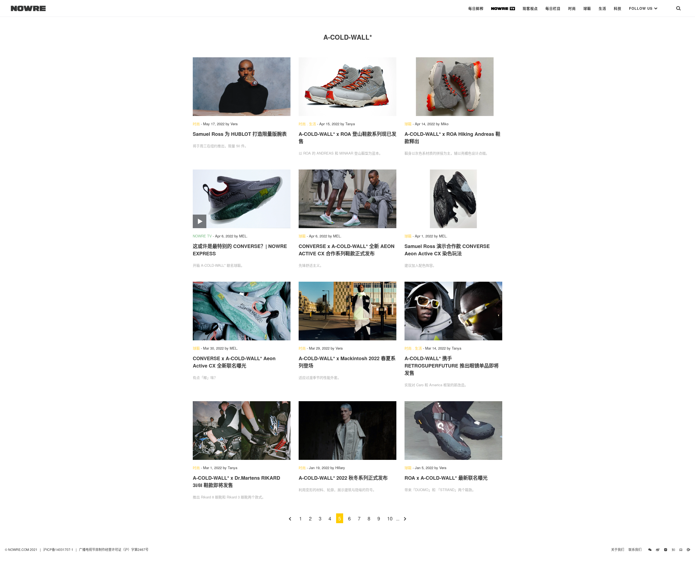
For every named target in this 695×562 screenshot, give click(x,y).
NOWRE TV (202, 235)
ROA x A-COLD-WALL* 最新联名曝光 (446, 477)
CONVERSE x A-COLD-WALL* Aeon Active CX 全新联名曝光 (234, 362)
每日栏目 (553, 8)
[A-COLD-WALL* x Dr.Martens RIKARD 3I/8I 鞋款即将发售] (241, 430)
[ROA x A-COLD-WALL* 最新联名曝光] (453, 430)
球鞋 (587, 8)
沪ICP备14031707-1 (58, 549)
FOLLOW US (641, 8)
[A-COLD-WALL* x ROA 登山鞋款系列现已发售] (347, 86)
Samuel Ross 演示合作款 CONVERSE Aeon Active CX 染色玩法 (447, 250)
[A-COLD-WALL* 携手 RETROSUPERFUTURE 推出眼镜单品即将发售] (453, 311)
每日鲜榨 (476, 8)
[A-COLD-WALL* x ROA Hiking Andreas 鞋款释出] (453, 86)
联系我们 (636, 549)
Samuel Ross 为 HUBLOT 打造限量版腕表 (240, 133)
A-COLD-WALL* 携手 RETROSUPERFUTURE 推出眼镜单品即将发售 (452, 365)
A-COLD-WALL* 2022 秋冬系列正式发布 (343, 477)
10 (390, 518)
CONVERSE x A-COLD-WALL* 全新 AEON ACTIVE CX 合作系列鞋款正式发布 (346, 250)
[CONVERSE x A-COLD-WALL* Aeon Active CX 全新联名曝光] (241, 311)
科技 (617, 8)
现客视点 (530, 8)
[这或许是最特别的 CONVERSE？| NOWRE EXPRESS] (241, 198)
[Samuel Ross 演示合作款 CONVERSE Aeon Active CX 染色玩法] (453, 198)
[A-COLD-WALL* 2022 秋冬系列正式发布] (347, 430)
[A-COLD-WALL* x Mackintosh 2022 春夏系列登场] (347, 311)
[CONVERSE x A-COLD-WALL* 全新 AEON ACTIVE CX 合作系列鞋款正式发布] (347, 198)
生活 (602, 8)
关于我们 (617, 549)
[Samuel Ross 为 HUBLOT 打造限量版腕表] (241, 86)
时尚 (572, 8)
